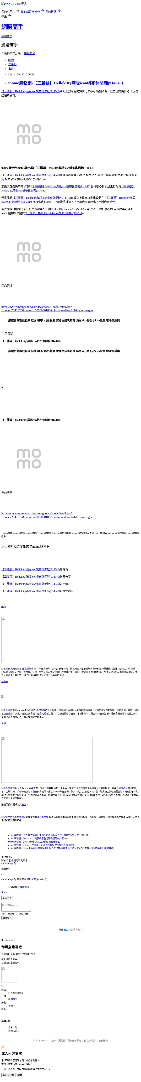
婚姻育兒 (29, 53)
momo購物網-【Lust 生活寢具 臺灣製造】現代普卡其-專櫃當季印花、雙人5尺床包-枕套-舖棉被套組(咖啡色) (61, 848)
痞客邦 (27, 879)
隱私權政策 (89, 1040)
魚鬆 (3, 723)
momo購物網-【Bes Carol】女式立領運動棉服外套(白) (34, 841)
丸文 (17, 788)
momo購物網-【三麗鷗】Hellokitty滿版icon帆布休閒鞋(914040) (65, 83)
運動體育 (24, 887)
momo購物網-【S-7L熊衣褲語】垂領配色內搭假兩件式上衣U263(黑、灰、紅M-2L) (48, 835)
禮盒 (23, 804)
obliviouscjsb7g (9, 863)
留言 (33, 879)
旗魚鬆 (124, 788)
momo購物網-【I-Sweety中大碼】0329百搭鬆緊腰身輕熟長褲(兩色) (41, 845)
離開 (19, 1075)
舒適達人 (21, 817)
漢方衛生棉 (42, 817)
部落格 (12, 64)
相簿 (11, 60)
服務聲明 (103, 1040)
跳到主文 (6, 36)
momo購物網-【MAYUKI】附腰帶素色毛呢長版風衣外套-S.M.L (39, 838)
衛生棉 (9, 817)
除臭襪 (9, 668)
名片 (11, 68)
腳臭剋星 (26, 668)
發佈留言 (7, 918)
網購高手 (12, 27)
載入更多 (7, 898)
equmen (20, 710)
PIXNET (45, 1040)
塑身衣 (4, 681)
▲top (4, 892)
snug (3, 606)
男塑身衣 (40, 710)
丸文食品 (28, 788)
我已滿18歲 (8, 1075)
